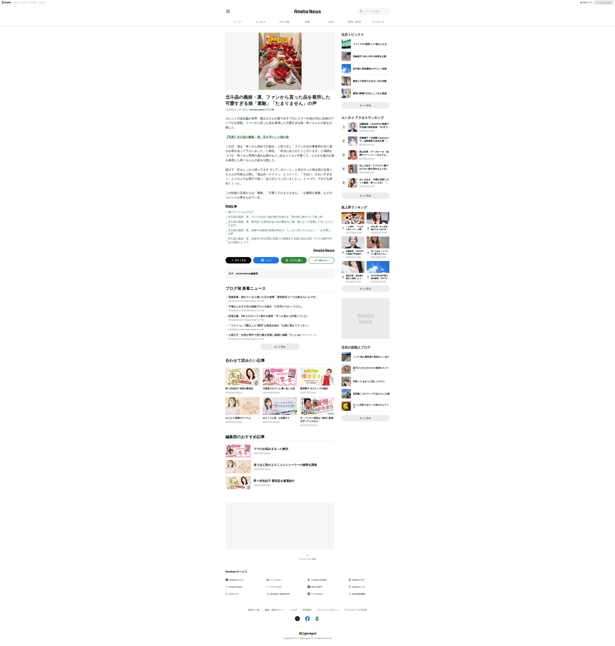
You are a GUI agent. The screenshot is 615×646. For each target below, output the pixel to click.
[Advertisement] (254, 525)
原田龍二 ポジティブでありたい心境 (371, 393)
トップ (237, 22)
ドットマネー (276, 579)
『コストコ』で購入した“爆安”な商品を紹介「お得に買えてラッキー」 (269, 325)
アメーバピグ (276, 586)
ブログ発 (284, 22)
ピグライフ (234, 594)
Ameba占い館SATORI (280, 594)
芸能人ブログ (588, 2)
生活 (330, 22)
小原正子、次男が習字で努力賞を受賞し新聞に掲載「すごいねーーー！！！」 (273, 335)
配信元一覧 (254, 609)
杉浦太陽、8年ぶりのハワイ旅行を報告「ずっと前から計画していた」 (268, 316)
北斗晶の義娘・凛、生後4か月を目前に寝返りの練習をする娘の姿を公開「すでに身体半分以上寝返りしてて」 (280, 240)
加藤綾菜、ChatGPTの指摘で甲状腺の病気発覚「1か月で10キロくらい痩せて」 (374, 127)
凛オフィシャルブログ (241, 212)
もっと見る (280, 346)
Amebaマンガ (358, 586)
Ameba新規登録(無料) (604, 2)
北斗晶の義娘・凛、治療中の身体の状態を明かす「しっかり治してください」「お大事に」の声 (280, 231)
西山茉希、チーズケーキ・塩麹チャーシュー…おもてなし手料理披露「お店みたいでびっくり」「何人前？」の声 (374, 156)
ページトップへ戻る (307, 559)
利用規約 (306, 609)
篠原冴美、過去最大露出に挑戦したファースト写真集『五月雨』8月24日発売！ (354, 279)
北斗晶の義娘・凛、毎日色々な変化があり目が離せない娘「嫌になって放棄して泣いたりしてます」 (280, 223)
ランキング (377, 22)
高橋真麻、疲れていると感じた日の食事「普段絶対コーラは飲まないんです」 (273, 297)
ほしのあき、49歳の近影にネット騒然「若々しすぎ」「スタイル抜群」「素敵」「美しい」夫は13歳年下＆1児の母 (374, 184)
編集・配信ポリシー (275, 609)
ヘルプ (293, 609)
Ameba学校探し (359, 594)
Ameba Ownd (235, 586)
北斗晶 (244, 118)
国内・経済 (354, 22)
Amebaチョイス (236, 579)
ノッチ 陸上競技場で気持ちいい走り (371, 356)
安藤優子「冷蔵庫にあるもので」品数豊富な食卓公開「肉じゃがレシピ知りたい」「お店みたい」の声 (374, 142)
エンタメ (260, 22)
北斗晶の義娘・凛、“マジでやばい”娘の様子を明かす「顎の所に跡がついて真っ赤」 (276, 216)
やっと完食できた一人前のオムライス (371, 406)
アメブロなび (317, 594)
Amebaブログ (358, 579)
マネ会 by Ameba (319, 579)
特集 (307, 22)
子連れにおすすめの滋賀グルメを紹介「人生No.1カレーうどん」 (265, 306)
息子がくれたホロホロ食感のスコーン (371, 369)
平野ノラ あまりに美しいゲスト (369, 381)
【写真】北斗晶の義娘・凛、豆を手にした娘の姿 (257, 137)
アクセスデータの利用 (355, 609)
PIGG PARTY (316, 586)
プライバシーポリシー (328, 609)
